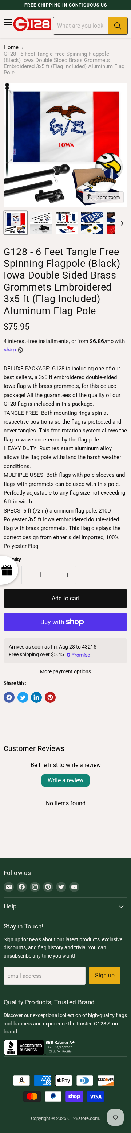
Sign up (105, 975)
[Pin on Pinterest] (50, 697)
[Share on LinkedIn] (36, 697)
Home (11, 47)
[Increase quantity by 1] (68, 575)
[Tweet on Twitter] (22, 697)
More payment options (65, 671)
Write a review (65, 780)
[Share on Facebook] (9, 697)
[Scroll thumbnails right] (121, 223)
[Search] (117, 25)
